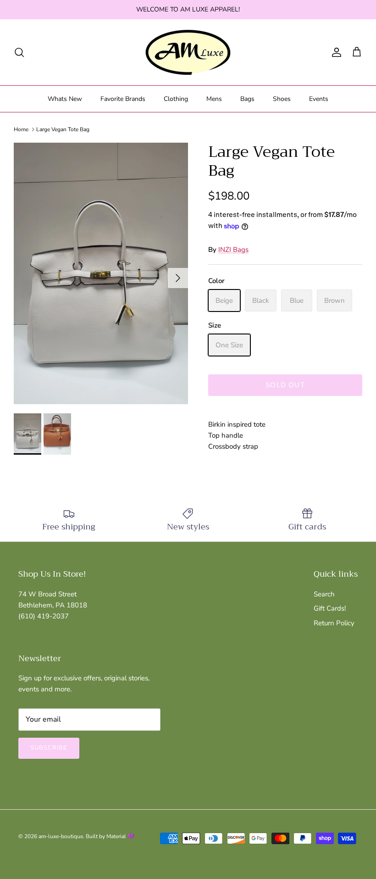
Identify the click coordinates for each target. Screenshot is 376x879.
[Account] (334, 52)
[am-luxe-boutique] (188, 52)
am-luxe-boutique (61, 836)
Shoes (282, 99)
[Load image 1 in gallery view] (101, 273)
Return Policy (334, 623)
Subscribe (48, 748)
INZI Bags (233, 249)
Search (324, 594)
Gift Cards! (330, 608)
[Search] (19, 52)
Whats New (65, 99)
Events (318, 99)
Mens (214, 99)
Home (21, 129)
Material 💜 (120, 836)
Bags (247, 99)
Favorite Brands (122, 99)
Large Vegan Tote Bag (62, 129)
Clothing (176, 99)
